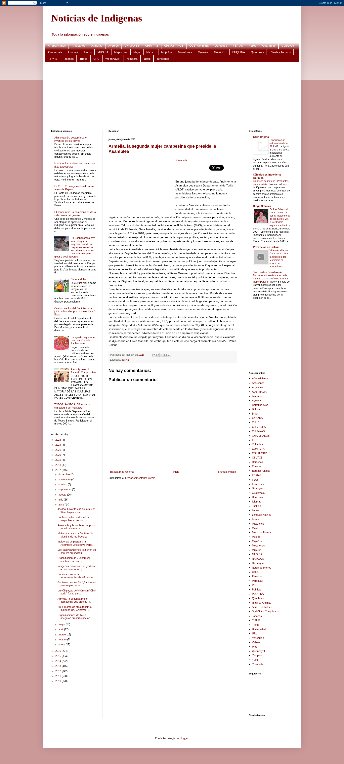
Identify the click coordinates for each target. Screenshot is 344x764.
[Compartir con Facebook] (165, 355)
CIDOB (256, 440)
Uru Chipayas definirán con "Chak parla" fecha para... (77, 592)
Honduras (257, 497)
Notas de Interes (261, 567)
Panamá (257, 576)
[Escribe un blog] (158, 355)
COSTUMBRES (199, 45)
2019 (58, 459)
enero (62, 644)
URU (96, 58)
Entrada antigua (227, 471)
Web (254, 646)
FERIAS (238, 45)
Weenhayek (112, 58)
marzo (62, 634)
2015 (58, 656)
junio (62, 504)
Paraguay (257, 580)
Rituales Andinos (280, 52)
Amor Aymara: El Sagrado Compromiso (83, 371)
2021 (58, 449)
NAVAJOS (220, 52)
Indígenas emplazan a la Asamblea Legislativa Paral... (76, 543)
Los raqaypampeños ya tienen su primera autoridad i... (77, 551)
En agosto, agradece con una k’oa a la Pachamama (83, 340)
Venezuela (258, 637)
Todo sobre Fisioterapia (267, 272)
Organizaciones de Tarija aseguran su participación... (75, 617)
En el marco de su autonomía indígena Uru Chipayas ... (75, 608)
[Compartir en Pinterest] (169, 355)
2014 (58, 661)
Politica (256, 589)
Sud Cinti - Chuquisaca (265, 611)
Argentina (257, 387)
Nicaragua (258, 563)
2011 (58, 676)
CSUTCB (257, 457)
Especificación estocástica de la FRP (279, 143)
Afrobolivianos (57, 45)
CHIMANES (132, 45)
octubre (63, 484)
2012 (58, 671)
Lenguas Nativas (261, 514)
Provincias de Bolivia (266, 247)
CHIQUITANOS (173, 45)
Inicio (176, 471)
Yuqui (147, 58)
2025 (58, 439)
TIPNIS (52, 58)
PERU (255, 585)
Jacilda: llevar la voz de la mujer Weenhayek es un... (76, 510)
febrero (63, 639)
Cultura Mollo (78, 279)
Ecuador (257, 466)
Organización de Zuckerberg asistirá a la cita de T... (74, 559)
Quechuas (257, 52)
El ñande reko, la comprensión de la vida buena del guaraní (75, 214)
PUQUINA (238, 52)
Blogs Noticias (262, 206)
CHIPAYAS (151, 45)
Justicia (256, 505)
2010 (58, 681)
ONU (255, 572)
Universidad (259, 629)
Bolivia (125, 359)
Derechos (221, 45)
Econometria (261, 136)
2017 (58, 469)
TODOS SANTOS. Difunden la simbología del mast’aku (72, 406)
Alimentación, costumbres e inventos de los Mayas (70, 139)
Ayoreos (113, 45)
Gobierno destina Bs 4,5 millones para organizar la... (77, 584)
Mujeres (203, 52)
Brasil (255, 413)
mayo (62, 624)
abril (61, 629)
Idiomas (73, 52)
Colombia (257, 444)
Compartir (182, 160)
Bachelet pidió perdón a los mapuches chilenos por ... (74, 519)
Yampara (132, 58)
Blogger (184, 738)
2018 (58, 464)
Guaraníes (269, 45)
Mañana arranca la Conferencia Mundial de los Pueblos (75, 535)
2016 (58, 650)
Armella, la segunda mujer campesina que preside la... (75, 600)
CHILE (256, 422)
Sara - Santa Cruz (262, 607)
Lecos (88, 52)
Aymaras (96, 45)
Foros (252, 45)
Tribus (83, 58)
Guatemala (55, 52)
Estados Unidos (261, 470)
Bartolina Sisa (260, 404)
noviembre (65, 479)
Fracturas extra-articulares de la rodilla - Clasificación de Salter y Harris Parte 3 (270, 278)
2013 (58, 665)
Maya (136, 52)
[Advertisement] (170, 96)
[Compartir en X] (161, 355)
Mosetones (185, 52)
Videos (256, 642)
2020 (58, 454)
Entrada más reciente (121, 471)
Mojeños (166, 52)
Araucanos (78, 45)
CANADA (257, 418)
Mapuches (120, 52)
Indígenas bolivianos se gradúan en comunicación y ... (76, 568)
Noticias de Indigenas (96, 18)
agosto (63, 494)
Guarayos (287, 45)
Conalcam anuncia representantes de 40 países (75, 576)
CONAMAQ (258, 448)
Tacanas (68, 58)
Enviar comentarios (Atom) (140, 477)
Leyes (255, 519)
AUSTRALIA (259, 391)
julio (61, 499)
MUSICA (103, 52)
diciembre (64, 474)
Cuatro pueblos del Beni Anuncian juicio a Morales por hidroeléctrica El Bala (75, 311)
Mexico (150, 52)
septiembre (65, 489)
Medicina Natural (261, 532)
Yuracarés (162, 58)
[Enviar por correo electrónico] (154, 355)
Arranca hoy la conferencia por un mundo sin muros (77, 527)
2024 (58, 444)
